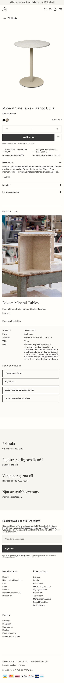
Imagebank (7, 624)
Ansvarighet (38, 583)
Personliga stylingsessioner (48, 155)
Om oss (36, 577)
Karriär (36, 580)
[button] (9, 18)
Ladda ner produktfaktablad (18, 398)
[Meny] (60, 9)
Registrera (9, 549)
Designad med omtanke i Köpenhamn (46, 151)
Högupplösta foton (13, 374)
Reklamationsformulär (11, 593)
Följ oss (21, 665)
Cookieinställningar (39, 662)
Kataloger (6, 630)
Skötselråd (37, 593)
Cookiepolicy (23, 662)
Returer (5, 590)
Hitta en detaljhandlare (12, 580)
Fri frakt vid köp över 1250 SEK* (16, 151)
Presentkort (7, 596)
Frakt (4, 587)
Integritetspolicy (10, 557)
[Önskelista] (50, 9)
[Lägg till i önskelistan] (58, 137)
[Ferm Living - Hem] (4, 9)
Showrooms (7, 627)
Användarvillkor (9, 662)
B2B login (6, 621)
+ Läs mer (6, 177)
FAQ (4, 583)
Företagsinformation (11, 636)
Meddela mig (28, 137)
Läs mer (6, 313)
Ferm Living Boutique (42, 587)
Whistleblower (39, 605)
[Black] (4, 120)
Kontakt (5, 577)
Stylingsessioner (40, 590)
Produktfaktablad (40, 602)
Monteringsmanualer (42, 599)
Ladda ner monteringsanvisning (19, 390)
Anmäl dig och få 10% (14, 155)
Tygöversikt (38, 596)
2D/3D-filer (10, 382)
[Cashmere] (7, 120)
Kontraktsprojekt (9, 633)
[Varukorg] (55, 9)
